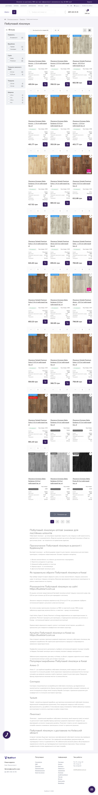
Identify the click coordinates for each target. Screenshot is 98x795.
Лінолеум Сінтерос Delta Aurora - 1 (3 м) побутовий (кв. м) (37, 63)
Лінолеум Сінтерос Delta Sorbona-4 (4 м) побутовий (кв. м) (59, 422)
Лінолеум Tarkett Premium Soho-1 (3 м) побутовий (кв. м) (38, 243)
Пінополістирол (39, 768)
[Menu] (14, 12)
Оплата (16, 6)
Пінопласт (38, 766)
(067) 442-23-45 (73, 12)
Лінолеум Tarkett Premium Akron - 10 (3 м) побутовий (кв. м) (82, 302)
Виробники (32, 6)
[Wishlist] (46, 36)
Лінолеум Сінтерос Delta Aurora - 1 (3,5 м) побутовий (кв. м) (81, 123)
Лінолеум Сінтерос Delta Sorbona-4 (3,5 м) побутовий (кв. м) (59, 123)
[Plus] (45, 91)
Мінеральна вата (40, 770)
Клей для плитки (39, 772)
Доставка (8, 6)
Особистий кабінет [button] (87, 6)
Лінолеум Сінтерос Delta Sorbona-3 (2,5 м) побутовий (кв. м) (59, 481)
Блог (46, 6)
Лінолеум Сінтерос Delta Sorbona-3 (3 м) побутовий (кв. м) (59, 362)
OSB (36, 764)
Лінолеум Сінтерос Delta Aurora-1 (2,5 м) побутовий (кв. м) (59, 63)
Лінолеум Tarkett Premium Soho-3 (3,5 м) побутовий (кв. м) (37, 362)
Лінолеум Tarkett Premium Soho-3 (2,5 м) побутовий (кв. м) (82, 183)
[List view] (85, 30)
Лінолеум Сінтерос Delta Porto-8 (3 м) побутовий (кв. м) (81, 481)
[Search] (29, 12)
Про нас (40, 6)
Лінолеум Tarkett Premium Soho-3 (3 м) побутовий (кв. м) (38, 422)
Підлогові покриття (12, 19)
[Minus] (31, 91)
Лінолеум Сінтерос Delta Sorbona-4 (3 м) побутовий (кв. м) (82, 422)
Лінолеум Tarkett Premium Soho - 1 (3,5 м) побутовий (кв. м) (82, 243)
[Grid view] (89, 30)
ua (71, 6)
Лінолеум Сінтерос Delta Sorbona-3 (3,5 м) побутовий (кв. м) (59, 302)
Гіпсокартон (38, 762)
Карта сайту (61, 781)
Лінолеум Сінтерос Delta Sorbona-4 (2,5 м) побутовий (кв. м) (37, 481)
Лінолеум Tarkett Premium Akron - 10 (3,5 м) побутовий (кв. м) (82, 63)
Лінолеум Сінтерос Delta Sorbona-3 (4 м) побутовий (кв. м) (37, 183)
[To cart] (45, 84)
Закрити (89, 2)
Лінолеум (22, 19)
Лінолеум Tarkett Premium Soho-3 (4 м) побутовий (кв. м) (38, 302)
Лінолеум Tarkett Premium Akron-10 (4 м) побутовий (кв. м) (59, 243)
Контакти (23, 6)
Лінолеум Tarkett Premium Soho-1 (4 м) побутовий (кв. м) (60, 183)
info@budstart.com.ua (79, 769)
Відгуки (60, 779)
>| (68, 522)
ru (68, 6)
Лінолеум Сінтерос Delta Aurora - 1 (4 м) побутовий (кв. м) (37, 123)
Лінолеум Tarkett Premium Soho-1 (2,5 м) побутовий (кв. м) (82, 362)
